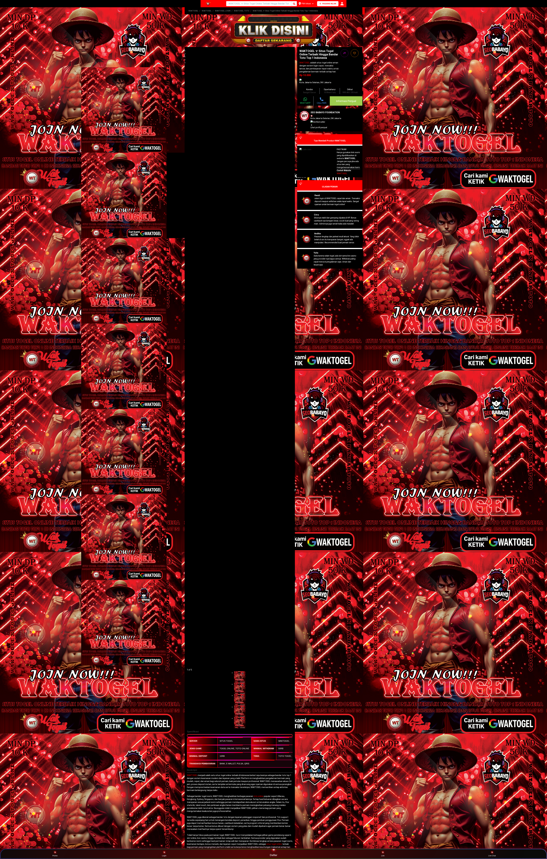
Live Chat (492, 856)
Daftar (273, 855)
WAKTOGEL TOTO (241, 11)
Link (382, 856)
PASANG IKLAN (329, 4)
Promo (55, 856)
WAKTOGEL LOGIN (222, 11)
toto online (258, 796)
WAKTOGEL (193, 11)
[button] (240, 50)
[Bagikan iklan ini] (344, 53)
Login (164, 856)
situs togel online (274, 844)
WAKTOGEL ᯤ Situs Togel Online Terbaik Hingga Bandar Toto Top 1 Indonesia (285, 11)
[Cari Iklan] (294, 3)
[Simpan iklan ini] (355, 53)
